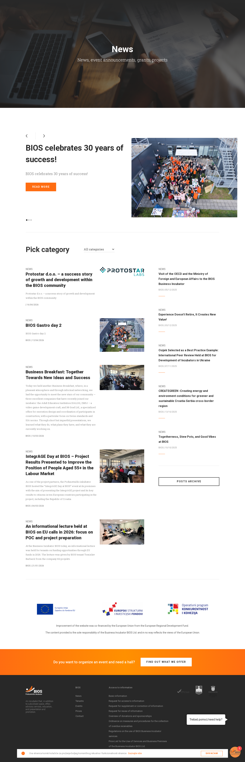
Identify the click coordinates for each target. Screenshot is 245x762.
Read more (41, 186)
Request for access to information (126, 701)
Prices (79, 711)
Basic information (118, 696)
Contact (80, 716)
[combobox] (99, 249)
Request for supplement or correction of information (136, 706)
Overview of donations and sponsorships (130, 716)
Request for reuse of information (126, 711)
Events (79, 706)
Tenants (80, 701)
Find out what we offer (166, 661)
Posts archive (189, 481)
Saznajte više (135, 753)
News (78, 696)
